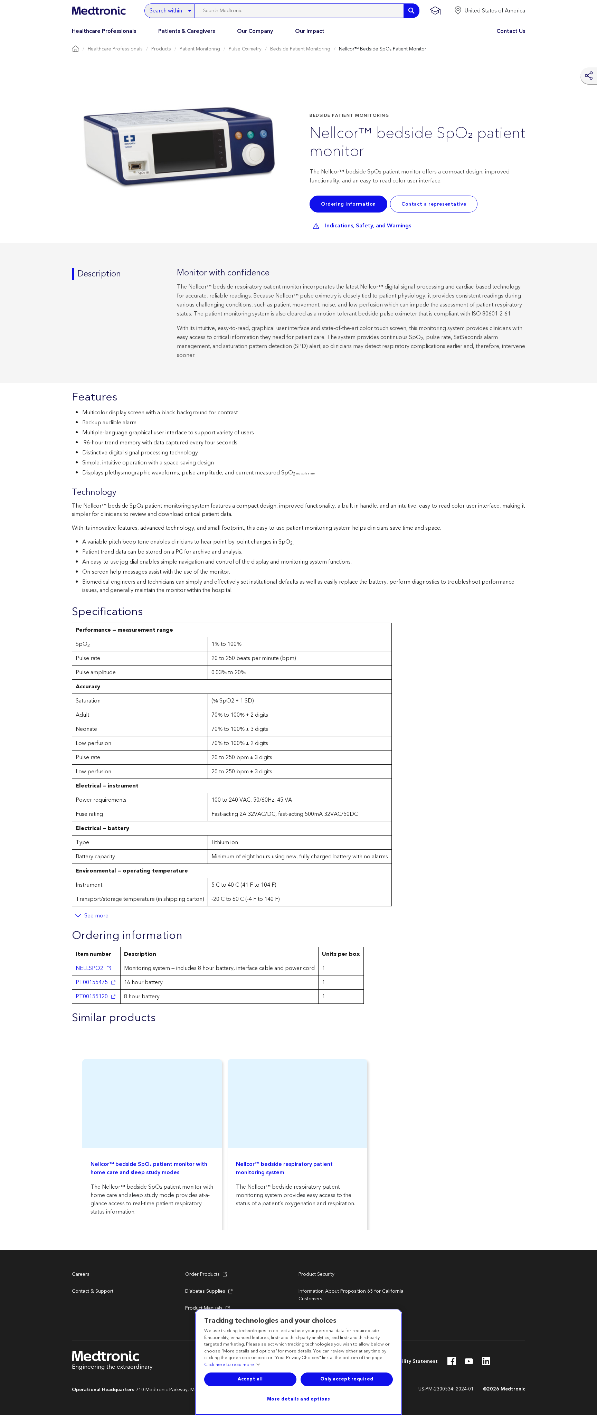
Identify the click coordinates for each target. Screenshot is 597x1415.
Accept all (250, 1379)
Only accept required (346, 1379)
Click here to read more (229, 1364)
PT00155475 (92, 982)
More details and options (298, 1399)
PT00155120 (92, 996)
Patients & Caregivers (186, 31)
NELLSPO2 (89, 968)
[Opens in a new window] (451, 1363)
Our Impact (309, 31)
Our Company (255, 31)
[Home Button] (75, 49)
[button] (489, 11)
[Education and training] (435, 11)
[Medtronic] (98, 11)
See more (96, 916)
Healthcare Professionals (104, 31)
